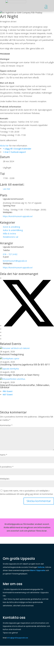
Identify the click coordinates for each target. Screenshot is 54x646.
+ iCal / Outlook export (14, 152)
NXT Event (8, 394)
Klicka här (4, 145)
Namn (3, 454)
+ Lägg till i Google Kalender (17, 148)
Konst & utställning (11, 227)
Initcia (41, 567)
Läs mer (6, 189)
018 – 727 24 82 (10, 254)
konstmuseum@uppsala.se (15, 260)
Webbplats (4, 478)
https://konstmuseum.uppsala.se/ (18, 216)
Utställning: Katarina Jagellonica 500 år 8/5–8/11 (25, 364)
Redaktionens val (10, 237)
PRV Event (7, 391)
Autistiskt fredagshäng (12, 354)
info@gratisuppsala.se (17, 637)
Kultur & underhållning (13, 230)
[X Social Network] (28, 325)
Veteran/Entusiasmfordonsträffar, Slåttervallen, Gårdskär (25, 386)
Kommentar (6, 425)
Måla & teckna (9, 233)
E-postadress (6, 466)
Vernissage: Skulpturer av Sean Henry (19, 374)
